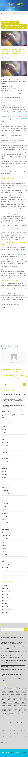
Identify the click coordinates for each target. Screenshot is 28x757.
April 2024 (4, 481)
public (18, 707)
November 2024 (5, 458)
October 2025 (5, 442)
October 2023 (5, 500)
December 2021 (5, 564)
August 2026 (5, 426)
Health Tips (4, 603)
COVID (17, 691)
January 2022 (5, 561)
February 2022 (5, 558)
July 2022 (4, 542)
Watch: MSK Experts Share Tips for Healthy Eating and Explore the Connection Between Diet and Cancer (13, 376)
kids (20, 699)
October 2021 (5, 571)
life (25, 699)
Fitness (4, 696)
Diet (7, 694)
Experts (24, 694)
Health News (5, 600)
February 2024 (5, 487)
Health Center (5, 594)
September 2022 (6, 535)
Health (24, 696)
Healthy (3, 699)
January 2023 (5, 522)
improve (15, 699)
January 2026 (5, 439)
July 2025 (4, 449)
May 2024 (4, 477)
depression (12, 346)
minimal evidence (5, 251)
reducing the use (20, 254)
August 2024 (5, 468)
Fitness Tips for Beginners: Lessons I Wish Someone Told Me (13, 679)
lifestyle (4, 702)
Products (5, 707)
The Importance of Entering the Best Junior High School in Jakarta (13, 406)
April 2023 (4, 513)
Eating (12, 694)
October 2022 (5, 532)
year (24, 713)
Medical (25, 346)
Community (11, 691)
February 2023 (5, 519)
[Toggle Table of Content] (8, 58)
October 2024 (5, 461)
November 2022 (5, 529)
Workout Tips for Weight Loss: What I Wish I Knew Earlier (13, 675)
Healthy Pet (4, 612)
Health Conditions (6, 597)
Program (12, 707)
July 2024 (4, 471)
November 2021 (5, 567)
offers (15, 705)
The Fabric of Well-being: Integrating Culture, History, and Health (12, 410)
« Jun (2, 745)
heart (9, 699)
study (15, 86)
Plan (24, 705)
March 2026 (4, 436)
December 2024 (5, 455)
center (24, 688)
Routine (4, 710)
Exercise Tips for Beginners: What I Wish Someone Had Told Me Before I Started (13, 665)
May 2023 (4, 510)
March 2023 (4, 516)
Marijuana (21, 346)
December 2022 (5, 526)
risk (2, 348)
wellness (11, 713)
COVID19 (24, 691)
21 (17, 733)
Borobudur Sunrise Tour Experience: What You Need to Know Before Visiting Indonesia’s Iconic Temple (13, 416)
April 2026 (4, 433)
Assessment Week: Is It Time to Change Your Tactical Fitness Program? (13, 370)
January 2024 (5, 490)
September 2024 (6, 465)
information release (6, 113)
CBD (20, 688)
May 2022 (4, 548)
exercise (18, 694)
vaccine (4, 713)
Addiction (4, 346)
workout (18, 713)
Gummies (11, 696)
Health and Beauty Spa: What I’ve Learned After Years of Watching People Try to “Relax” (13, 661)
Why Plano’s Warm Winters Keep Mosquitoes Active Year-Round (13, 670)
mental (4, 705)
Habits (18, 696)
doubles (17, 346)
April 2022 (4, 551)
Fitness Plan (5, 588)
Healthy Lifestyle (6, 609)
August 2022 (5, 538)
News (9, 705)
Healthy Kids (5, 606)
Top (25, 710)
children (4, 691)
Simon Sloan (14, 362)
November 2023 (5, 497)
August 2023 (5, 503)
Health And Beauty (6, 591)
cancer (3, 688)
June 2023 (4, 506)
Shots (10, 710)
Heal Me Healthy (14, 3)
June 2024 (4, 474)
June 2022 (4, 545)
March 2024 (4, 484)
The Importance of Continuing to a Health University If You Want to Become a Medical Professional (12, 401)
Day (3, 694)
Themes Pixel (12, 752)
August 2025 (5, 445)
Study (5, 348)
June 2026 (4, 429)
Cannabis (10, 688)
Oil (20, 705)
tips (20, 710)
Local (10, 702)
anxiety (8, 346)
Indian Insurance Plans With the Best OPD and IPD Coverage (13, 395)
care (15, 688)
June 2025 (4, 452)
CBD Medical (15, 22)
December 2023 (5, 494)
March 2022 (4, 555)
